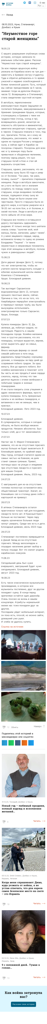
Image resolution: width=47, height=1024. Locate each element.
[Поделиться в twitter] (31, 743)
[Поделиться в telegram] (4, 743)
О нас (42, 2)
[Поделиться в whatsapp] (11, 743)
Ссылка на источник (12, 626)
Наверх (38, 726)
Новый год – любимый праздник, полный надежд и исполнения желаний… (23, 808)
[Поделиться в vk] (17, 743)
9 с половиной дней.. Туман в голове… (21, 966)
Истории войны (9, 4)
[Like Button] (4, 727)
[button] (23, 1004)
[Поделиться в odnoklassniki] (24, 743)
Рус (39, 5)
